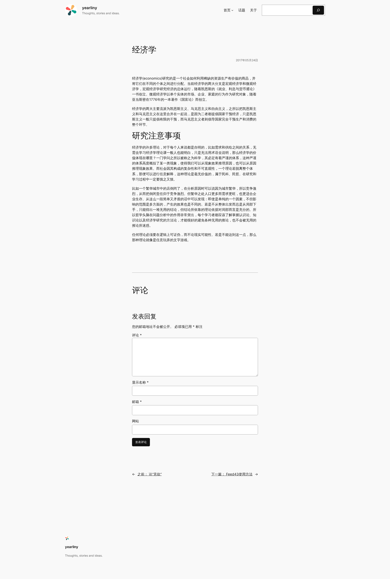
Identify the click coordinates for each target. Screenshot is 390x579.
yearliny (89, 7)
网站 (135, 421)
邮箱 (137, 402)
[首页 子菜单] (232, 10)
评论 (137, 335)
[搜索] (318, 10)
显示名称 (140, 382)
